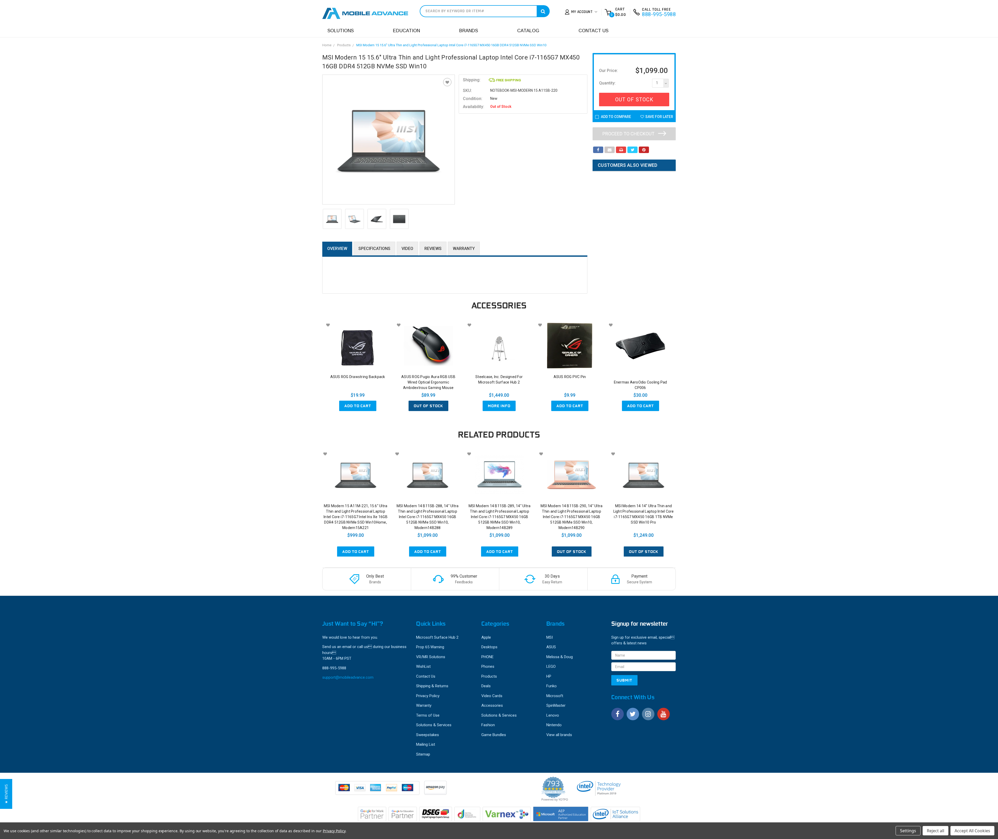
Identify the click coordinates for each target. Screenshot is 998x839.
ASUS (551, 647)
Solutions (340, 30)
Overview (337, 248)
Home (326, 45)
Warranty (464, 248)
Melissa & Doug (559, 657)
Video (407, 248)
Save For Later (659, 117)
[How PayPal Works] (377, 790)
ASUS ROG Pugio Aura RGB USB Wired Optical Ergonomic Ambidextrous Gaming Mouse (428, 382)
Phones (487, 666)
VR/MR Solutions (430, 657)
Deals (486, 686)
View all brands (559, 734)
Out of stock (428, 405)
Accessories (492, 705)
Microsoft (554, 695)
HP (548, 676)
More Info (499, 405)
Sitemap (423, 754)
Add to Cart (357, 405)
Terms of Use (427, 715)
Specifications (374, 248)
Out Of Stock (634, 99)
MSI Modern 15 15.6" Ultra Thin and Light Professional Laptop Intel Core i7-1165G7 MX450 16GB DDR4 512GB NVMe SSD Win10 (451, 45)
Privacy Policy (427, 695)
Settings (908, 831)
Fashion (488, 725)
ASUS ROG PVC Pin (570, 377)
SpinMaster (556, 705)
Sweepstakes (427, 734)
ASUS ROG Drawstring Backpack (357, 377)
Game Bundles (493, 734)
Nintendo (554, 725)
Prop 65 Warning (430, 647)
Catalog (528, 30)
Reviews (433, 248)
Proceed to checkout (628, 133)
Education (406, 30)
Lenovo (552, 715)
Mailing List (425, 744)
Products (344, 45)
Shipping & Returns (432, 686)
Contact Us (593, 30)
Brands (468, 30)
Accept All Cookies (972, 831)
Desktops (489, 647)
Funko (551, 686)
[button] (6, 794)
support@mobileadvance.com (347, 677)
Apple (486, 637)
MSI (549, 637)
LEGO (551, 666)
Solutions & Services (433, 725)
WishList (423, 666)
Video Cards (491, 695)
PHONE (487, 657)
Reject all (935, 831)
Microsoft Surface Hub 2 (437, 637)
